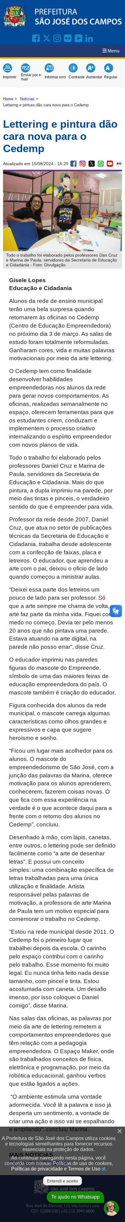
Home (8, 99)
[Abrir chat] (111, 1208)
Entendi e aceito (62, 1180)
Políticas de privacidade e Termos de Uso (55, 1168)
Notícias (27, 99)
